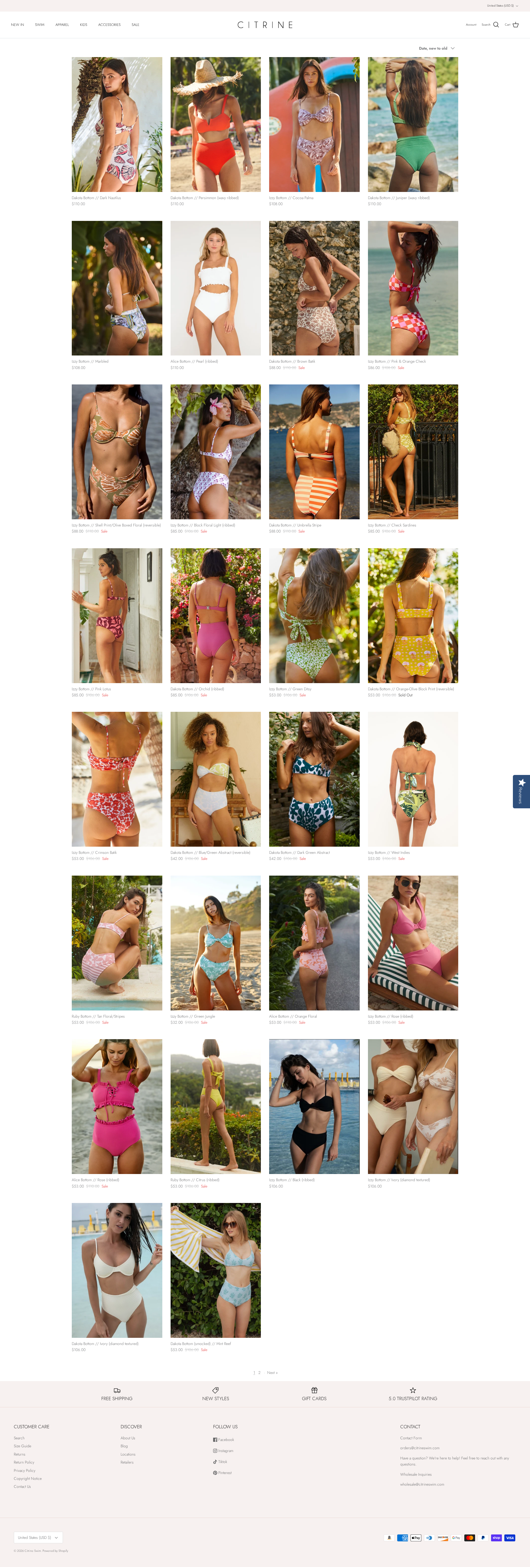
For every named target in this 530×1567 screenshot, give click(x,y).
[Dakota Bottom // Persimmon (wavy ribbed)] (216, 124)
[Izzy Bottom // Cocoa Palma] (314, 124)
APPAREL (62, 24)
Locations (128, 1454)
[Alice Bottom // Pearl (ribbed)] (216, 288)
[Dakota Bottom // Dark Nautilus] (117, 124)
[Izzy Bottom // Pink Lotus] (117, 615)
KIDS (83, 24)
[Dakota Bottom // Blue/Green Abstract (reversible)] (216, 779)
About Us (128, 1438)
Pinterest (224, 1473)
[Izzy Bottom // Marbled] (117, 288)
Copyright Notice (28, 1478)
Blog (124, 1446)
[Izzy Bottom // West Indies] (413, 779)
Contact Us (22, 1486)
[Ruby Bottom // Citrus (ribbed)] (216, 1106)
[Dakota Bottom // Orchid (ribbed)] (216, 615)
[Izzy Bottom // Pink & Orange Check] (413, 288)
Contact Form (411, 1438)
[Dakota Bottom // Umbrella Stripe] (314, 451)
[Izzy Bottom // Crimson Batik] (117, 779)
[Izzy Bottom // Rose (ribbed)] (413, 943)
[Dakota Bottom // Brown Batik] (314, 288)
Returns (19, 1454)
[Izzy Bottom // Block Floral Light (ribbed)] (216, 451)
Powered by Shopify (55, 1551)
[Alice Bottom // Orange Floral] (314, 943)
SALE (135, 24)
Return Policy (24, 1462)
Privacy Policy (24, 1470)
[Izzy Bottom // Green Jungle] (216, 943)
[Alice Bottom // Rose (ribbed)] (117, 1106)
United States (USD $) (500, 5)
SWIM (39, 24)
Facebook (225, 1440)
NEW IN (17, 24)
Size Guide (22, 1446)
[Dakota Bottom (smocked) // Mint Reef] (216, 1270)
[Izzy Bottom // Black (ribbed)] (314, 1106)
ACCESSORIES (109, 24)
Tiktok (222, 1462)
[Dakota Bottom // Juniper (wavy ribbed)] (413, 124)
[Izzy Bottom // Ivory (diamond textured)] (413, 1106)
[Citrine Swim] (265, 25)
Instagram (225, 1451)
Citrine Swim (33, 1551)
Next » (272, 1372)
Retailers (127, 1462)
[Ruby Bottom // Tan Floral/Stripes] (117, 943)
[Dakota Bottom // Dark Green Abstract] (314, 779)
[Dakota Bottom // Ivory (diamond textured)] (117, 1270)
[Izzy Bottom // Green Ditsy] (314, 615)
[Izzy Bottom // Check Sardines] (413, 451)
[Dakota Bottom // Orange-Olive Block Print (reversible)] (413, 615)
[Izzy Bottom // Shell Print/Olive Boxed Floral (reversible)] (117, 451)
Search (19, 1438)
